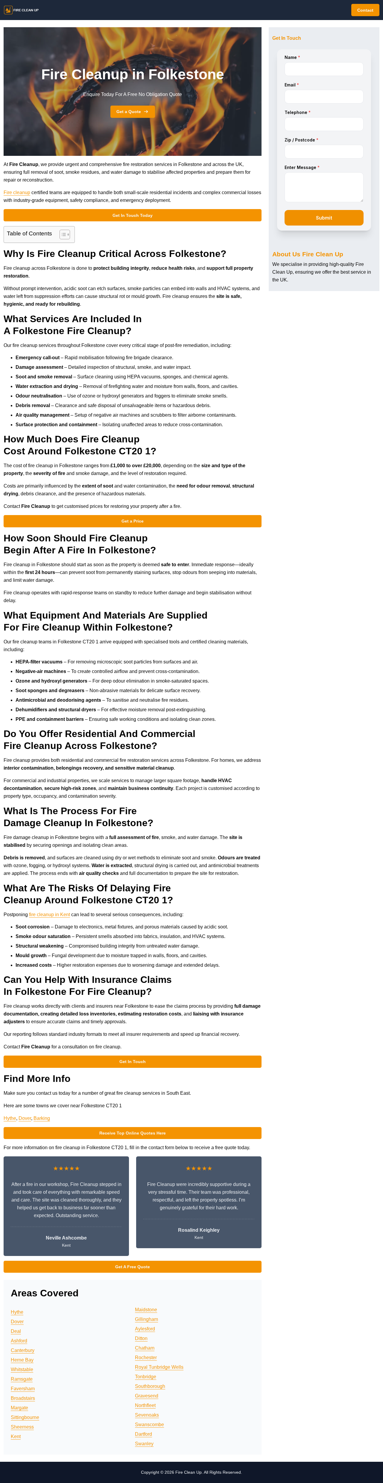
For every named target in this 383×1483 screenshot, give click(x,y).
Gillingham (146, 1319)
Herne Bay (22, 1359)
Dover (25, 1118)
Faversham (23, 1388)
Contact (365, 10)
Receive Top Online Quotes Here (132, 1133)
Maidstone (146, 1309)
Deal (16, 1331)
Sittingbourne (25, 1417)
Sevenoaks (147, 1414)
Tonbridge (145, 1376)
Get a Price (132, 521)
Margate (19, 1407)
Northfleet (145, 1405)
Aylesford (145, 1328)
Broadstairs (23, 1398)
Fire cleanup (17, 192)
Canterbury (22, 1350)
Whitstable (22, 1369)
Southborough (150, 1386)
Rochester (146, 1357)
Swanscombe (149, 1424)
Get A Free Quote (132, 1266)
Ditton (141, 1338)
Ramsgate (22, 1379)
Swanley (144, 1443)
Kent (16, 1436)
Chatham (144, 1347)
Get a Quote (128, 111)
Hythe (10, 1118)
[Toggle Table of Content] (62, 234)
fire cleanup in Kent (49, 914)
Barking (42, 1118)
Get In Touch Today (133, 215)
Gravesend (146, 1395)
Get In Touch (132, 1061)
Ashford (19, 1340)
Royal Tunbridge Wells (159, 1367)
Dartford (143, 1434)
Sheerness (22, 1426)
